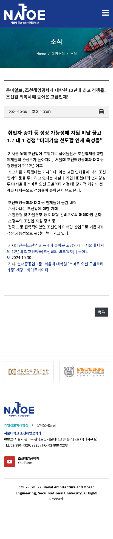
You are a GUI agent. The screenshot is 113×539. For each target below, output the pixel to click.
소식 (73, 54)
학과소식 (58, 54)
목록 (101, 312)
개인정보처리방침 (16, 425)
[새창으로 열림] (29, 371)
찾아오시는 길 (46, 425)
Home (41, 54)
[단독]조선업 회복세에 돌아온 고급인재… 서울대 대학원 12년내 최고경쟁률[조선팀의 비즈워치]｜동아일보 (55, 251)
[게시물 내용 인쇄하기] (101, 112)
